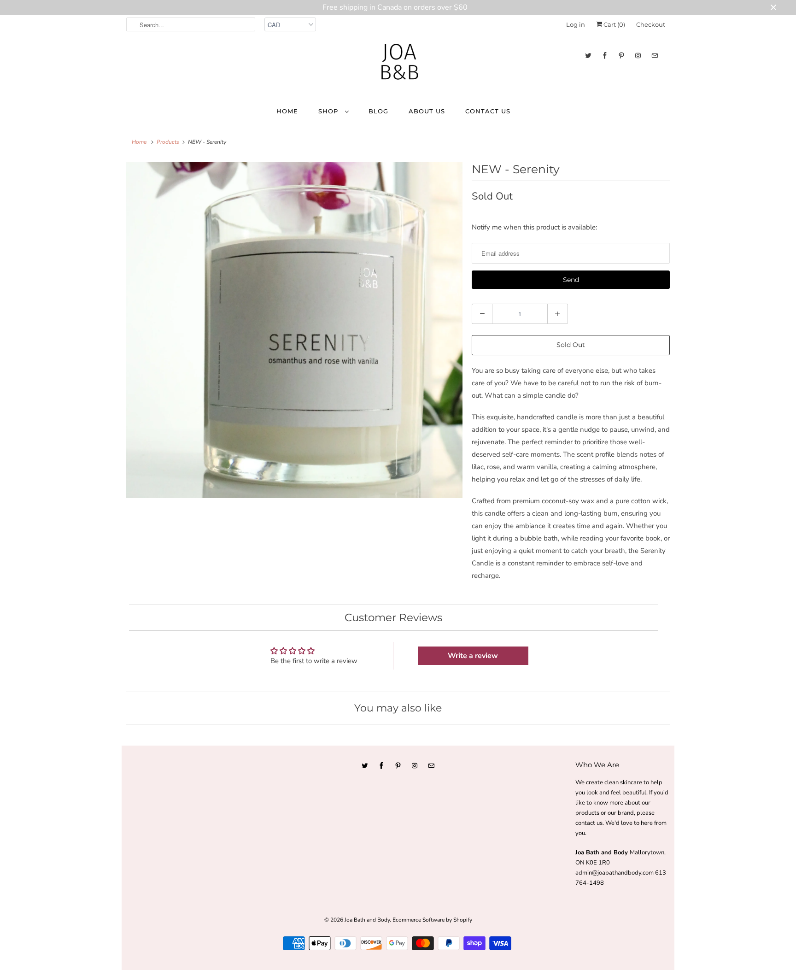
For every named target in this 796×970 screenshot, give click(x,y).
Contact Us (487, 111)
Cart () (613, 24)
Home (287, 111)
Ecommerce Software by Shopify (432, 919)
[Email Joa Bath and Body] (655, 55)
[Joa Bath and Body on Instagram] (638, 55)
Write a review (473, 656)
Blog (378, 111)
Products (168, 142)
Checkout (650, 24)
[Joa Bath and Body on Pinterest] (621, 55)
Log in (575, 24)
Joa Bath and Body (367, 919)
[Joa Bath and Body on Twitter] (588, 55)
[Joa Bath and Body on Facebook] (605, 55)
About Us (427, 111)
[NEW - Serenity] (294, 330)
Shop (329, 111)
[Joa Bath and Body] (398, 66)
